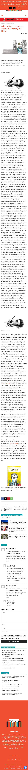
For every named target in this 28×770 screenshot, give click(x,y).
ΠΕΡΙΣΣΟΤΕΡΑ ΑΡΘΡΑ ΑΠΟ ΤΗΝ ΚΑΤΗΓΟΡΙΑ (12, 515)
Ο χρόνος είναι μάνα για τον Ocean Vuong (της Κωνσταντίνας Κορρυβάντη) (20, 508)
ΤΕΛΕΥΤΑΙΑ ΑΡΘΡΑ (6, 517)
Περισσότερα (16, 748)
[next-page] (4, 541)
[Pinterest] (8, 498)
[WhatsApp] (11, 498)
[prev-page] (2, 541)
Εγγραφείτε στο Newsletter (17, 764)
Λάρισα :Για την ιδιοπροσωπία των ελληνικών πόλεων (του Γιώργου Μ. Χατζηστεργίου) (17, 536)
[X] (5, 498)
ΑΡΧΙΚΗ (2, 23)
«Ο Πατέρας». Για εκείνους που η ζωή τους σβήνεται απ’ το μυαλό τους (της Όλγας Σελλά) (7, 508)
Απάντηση (7, 561)
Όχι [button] (14, 7)
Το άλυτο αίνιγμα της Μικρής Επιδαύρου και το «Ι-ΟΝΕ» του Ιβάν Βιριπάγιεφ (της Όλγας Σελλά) (17, 522)
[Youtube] (19, 760)
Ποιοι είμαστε (7, 764)
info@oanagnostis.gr (17, 751)
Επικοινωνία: (10, 751)
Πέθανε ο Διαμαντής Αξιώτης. (8, 668)
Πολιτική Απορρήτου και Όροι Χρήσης (14, 766)
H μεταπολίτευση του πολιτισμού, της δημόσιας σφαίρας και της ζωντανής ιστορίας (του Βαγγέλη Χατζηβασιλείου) (13, 660)
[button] (2, 15)
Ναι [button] (10, 7)
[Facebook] (2, 498)
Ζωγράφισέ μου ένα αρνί (9, 23)
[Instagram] (12, 760)
